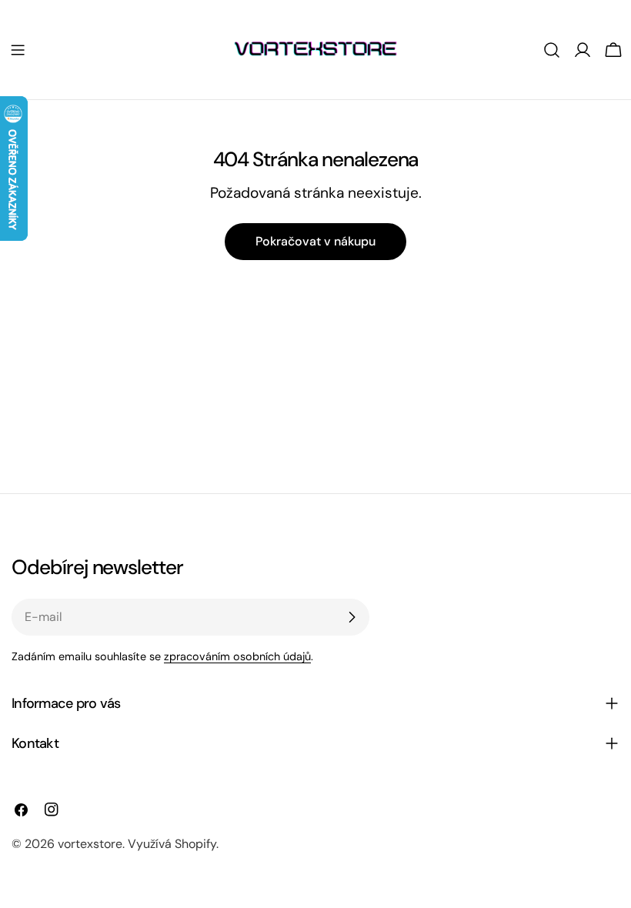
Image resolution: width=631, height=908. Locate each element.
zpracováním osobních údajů (237, 656)
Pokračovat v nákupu (315, 241)
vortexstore (90, 844)
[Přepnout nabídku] (17, 50)
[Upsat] (352, 617)
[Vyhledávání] (551, 50)
